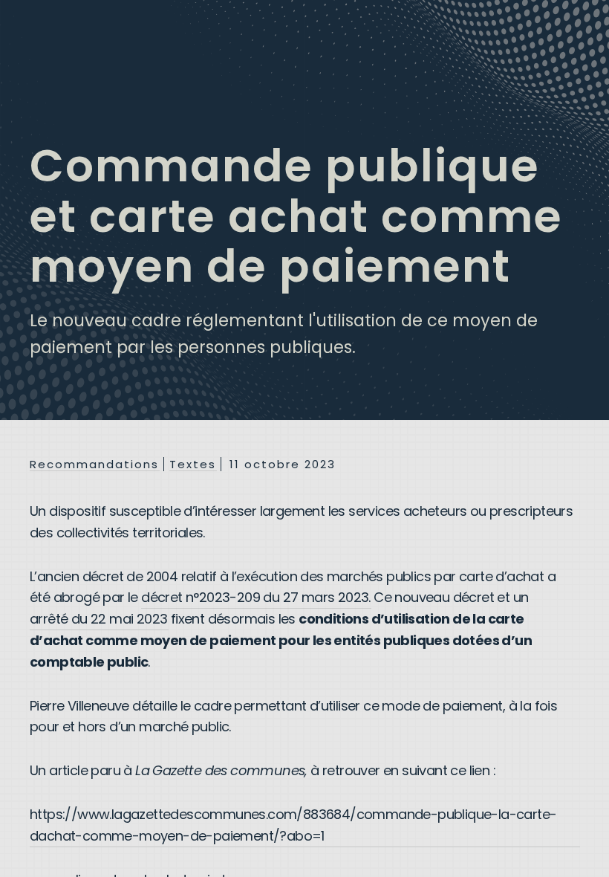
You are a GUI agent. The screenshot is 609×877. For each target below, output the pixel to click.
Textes (192, 464)
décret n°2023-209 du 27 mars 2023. (256, 597)
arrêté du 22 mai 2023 (98, 618)
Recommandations (94, 464)
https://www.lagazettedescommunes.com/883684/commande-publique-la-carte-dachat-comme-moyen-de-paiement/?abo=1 (293, 825)
